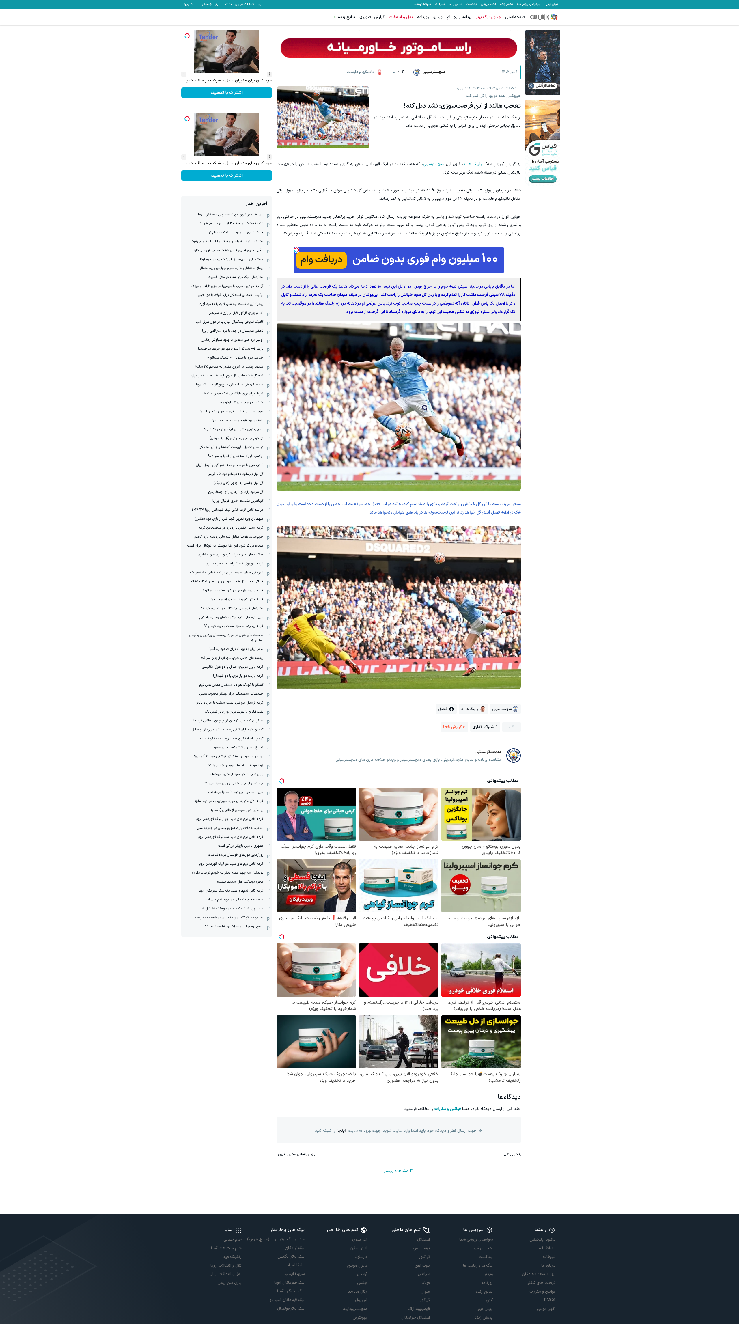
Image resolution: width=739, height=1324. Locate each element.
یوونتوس (360, 1317)
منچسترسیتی (433, 164)
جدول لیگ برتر (488, 17)
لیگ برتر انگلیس (290, 1257)
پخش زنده (506, 4)
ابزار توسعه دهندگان (538, 1274)
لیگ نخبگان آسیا (290, 1291)
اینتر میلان (358, 1248)
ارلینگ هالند (473, 164)
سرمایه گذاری (226, 92)
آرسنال (362, 1274)
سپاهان (424, 1274)
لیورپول (361, 1300)
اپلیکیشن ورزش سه (529, 4)
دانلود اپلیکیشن (542, 1240)
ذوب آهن (422, 1266)
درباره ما (548, 1266)
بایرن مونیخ (357, 1266)
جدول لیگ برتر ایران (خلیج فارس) (275, 1239)
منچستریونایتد (355, 1309)
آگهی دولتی (546, 1309)
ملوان (425, 1291)
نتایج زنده (346, 17)
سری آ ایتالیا (294, 1274)
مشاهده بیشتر (396, 1171)
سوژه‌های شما (422, 4)
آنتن (489, 1300)
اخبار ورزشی (488, 4)
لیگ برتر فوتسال (290, 1309)
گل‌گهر (425, 1300)
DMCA (549, 1300)
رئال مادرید (357, 1291)
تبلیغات (440, 4)
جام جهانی (232, 1240)
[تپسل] (296, 250)
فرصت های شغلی (540, 1283)
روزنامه (423, 17)
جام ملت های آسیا (226, 1248)
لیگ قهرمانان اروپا (289, 1283)
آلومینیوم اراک (419, 1309)
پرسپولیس (421, 1248)
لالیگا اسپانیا (294, 1265)
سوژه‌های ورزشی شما (475, 1240)
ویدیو (438, 17)
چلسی (362, 1283)
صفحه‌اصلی (515, 17)
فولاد (426, 1283)
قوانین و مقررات (447, 1109)
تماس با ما (455, 4)
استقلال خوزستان (415, 1317)
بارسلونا (361, 1257)
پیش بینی (552, 4)
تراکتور (424, 1257)
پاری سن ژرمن (229, 1283)
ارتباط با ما (546, 1248)
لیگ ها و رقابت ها (477, 1266)
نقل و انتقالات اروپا (226, 1266)
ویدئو (488, 1274)
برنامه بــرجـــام (459, 17)
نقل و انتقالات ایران (225, 1274)
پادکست (471, 4)
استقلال (423, 1240)
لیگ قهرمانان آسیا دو (287, 1300)
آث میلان (359, 1240)
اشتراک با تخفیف (227, 175)
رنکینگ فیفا (232, 1257)
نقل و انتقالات (401, 17)
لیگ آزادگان (294, 1248)
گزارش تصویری (372, 17)
